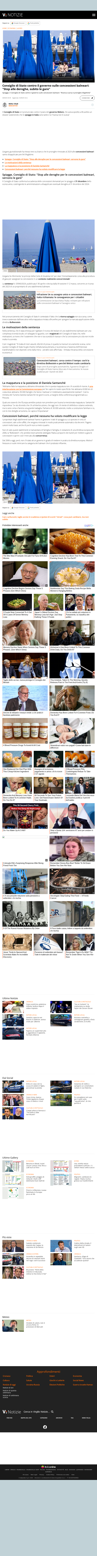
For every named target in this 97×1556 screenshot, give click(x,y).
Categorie (43, 1418)
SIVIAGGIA (72, 1469)
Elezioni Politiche (57, 1385)
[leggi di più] (92, 105)
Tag (72, 1418)
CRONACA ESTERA (32, 1254)
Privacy (42, 1474)
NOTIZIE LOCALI (31, 1015)
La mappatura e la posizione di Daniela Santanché (27, 166)
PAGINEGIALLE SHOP (32, 1469)
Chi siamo (26, 1474)
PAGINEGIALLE (21, 1469)
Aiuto (72, 1474)
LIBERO (7, 1469)
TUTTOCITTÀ (60, 1469)
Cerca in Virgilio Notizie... (37, 1411)
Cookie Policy (50, 1474)
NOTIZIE (15, 15)
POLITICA (77, 1095)
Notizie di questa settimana (9, 1391)
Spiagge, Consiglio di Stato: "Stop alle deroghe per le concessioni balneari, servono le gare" (45, 159)
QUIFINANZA (80, 1469)
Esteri (52, 1376)
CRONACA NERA (31, 1095)
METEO (28, 1320)
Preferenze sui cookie (63, 1474)
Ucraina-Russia (33, 1385)
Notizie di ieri (8, 1388)
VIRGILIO (13, 1469)
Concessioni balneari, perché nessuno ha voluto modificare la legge (35, 169)
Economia (77, 1376)
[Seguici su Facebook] (45, 1427)
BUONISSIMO (88, 1469)
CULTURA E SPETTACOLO (82, 1002)
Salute (29, 1380)
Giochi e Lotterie (57, 1380)
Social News (78, 1380)
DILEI (66, 1469)
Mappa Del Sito (26, 1418)
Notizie (14, 1411)
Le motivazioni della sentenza (18, 162)
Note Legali (34, 1474)
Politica (29, 1376)
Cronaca (6, 1376)
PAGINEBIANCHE (51, 1469)
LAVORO (19, 28)
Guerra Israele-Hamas (83, 1385)
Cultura (6, 1380)
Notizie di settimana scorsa (11, 1396)
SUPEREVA (48, 1471)
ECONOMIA (11, 28)
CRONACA (29, 1002)
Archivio (59, 1418)
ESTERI (76, 1161)
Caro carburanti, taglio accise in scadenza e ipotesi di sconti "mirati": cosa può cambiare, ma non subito (45, 518)
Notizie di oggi (9, 1385)
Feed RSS (9, 1418)
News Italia (86, 1418)
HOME (4, 28)
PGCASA (42, 1469)
